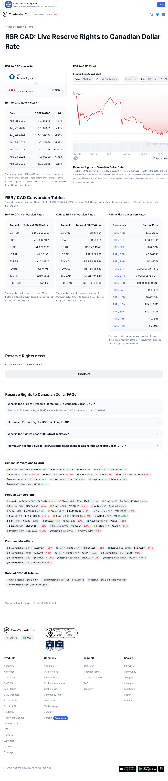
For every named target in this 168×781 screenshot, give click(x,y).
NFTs (7, 729)
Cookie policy (51, 688)
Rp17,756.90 (26, 511)
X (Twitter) (129, 665)
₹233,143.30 (64, 521)
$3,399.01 (71, 526)
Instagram (129, 683)
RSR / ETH (119, 275)
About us (49, 665)
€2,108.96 (27, 531)
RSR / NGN (119, 304)
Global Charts (11, 723)
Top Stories (10, 688)
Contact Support (93, 677)
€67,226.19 (70, 506)
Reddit (127, 694)
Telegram (129, 677)
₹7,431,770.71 (80, 501)
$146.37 (96, 474)
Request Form (91, 671)
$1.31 (121, 553)
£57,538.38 (73, 516)
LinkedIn (128, 700)
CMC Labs (9, 677)
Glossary (89, 688)
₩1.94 (77, 553)
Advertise (9, 671)
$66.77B (44, 14)
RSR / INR (118, 318)
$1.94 (59, 474)
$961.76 (24, 474)
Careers (48, 717)
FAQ (86, 683)
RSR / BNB (119, 282)
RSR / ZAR (119, 290)
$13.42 (29, 484)
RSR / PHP (119, 261)
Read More (84, 373)
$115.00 (27, 479)
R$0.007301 (31, 557)
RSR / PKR (119, 325)
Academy (9, 665)
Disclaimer (49, 700)
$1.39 (112, 469)
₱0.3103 (112, 526)
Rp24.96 (79, 557)
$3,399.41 (71, 469)
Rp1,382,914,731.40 (126, 501)
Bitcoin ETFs (10, 700)
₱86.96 (24, 521)
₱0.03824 (32, 501)
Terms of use (51, 671)
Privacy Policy (51, 677)
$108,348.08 (27, 469)
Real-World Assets (14, 717)
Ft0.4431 (125, 557)
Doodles (8, 746)
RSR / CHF (119, 240)
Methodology (51, 706)
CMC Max (9, 683)
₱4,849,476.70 (70, 511)
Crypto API (10, 706)
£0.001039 (30, 562)
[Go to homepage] (16, 14)
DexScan (9, 711)
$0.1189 (109, 479)
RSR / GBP (119, 254)
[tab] (97, 79)
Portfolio (8, 735)
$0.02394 (30, 553)
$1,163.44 (68, 479)
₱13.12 (112, 516)
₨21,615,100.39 (29, 516)
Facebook (129, 688)
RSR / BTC (119, 268)
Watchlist (9, 740)
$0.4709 (135, 474)
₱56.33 (108, 521)
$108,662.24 (27, 526)
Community (130, 671)
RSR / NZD (119, 297)
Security (48, 711)
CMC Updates (11, 694)
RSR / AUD (119, 232)
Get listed (89, 665)
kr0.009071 (30, 548)
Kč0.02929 (131, 548)
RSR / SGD (119, 311)
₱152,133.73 (115, 511)
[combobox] (131, 79)
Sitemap (8, 752)
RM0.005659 (81, 548)
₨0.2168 (110, 506)
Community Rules (53, 694)
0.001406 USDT (76, 531)
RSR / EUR (119, 247)
